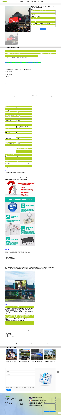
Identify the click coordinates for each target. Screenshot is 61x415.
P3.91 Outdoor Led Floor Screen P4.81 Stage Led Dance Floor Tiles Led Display (37, 400)
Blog (32, 1)
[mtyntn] (17, 19)
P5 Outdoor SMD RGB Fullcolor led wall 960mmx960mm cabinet (37, 398)
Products (27, 1)
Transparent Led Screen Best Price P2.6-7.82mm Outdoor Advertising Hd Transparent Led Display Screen (37, 403)
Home (17, 1)
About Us (21, 1)
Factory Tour (36, 1)
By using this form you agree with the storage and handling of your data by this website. (20, 387)
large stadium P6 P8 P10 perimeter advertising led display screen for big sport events (37, 405)
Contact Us (43, 1)
